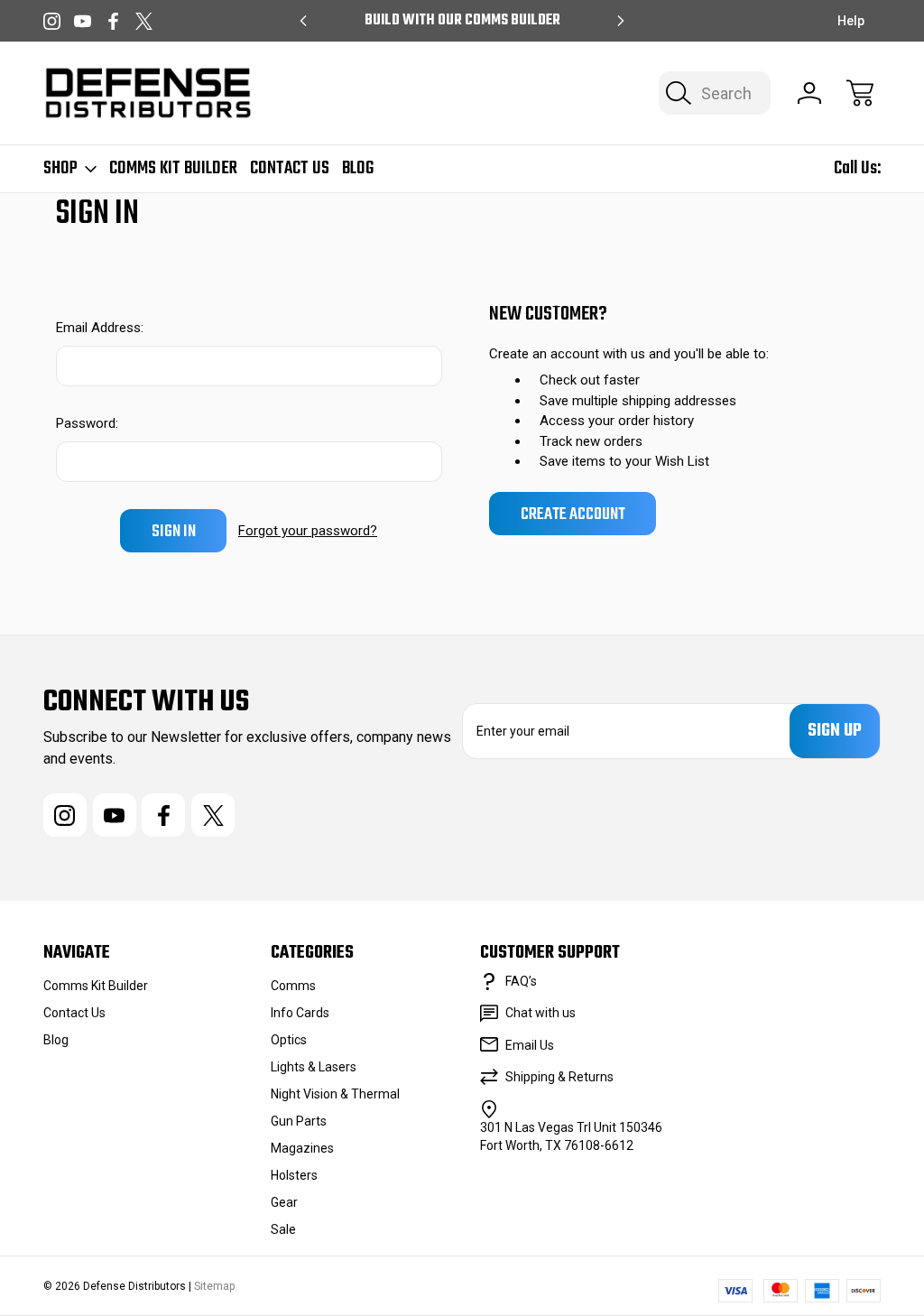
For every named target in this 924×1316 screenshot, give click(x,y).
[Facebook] (113, 21)
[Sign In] (809, 93)
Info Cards (300, 1013)
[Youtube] (82, 21)
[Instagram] (51, 21)
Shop (60, 169)
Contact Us (289, 169)
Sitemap (214, 1286)
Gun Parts (299, 1121)
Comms (293, 985)
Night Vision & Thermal (335, 1094)
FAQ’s (521, 981)
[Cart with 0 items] (860, 93)
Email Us (529, 1045)
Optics (289, 1040)
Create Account (573, 514)
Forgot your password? (307, 531)
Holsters (294, 1175)
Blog (358, 169)
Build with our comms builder (462, 21)
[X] (143, 21)
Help (850, 21)
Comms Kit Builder (173, 169)
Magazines (302, 1148)
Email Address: (99, 328)
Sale (283, 1229)
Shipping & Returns (559, 1077)
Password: (87, 423)
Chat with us (540, 1013)
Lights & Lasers (313, 1067)
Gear (284, 1202)
